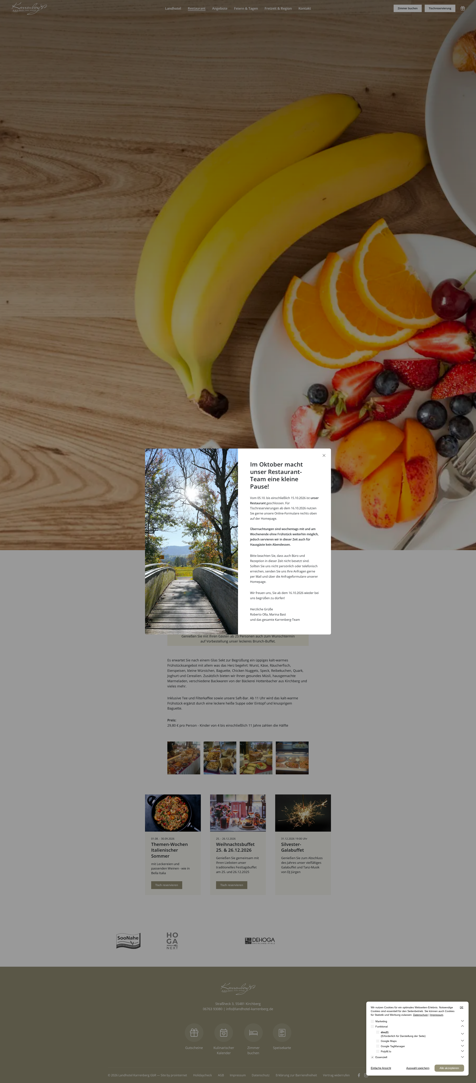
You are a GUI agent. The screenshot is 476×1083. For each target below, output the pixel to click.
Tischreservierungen (264, 508)
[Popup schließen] (324, 455)
